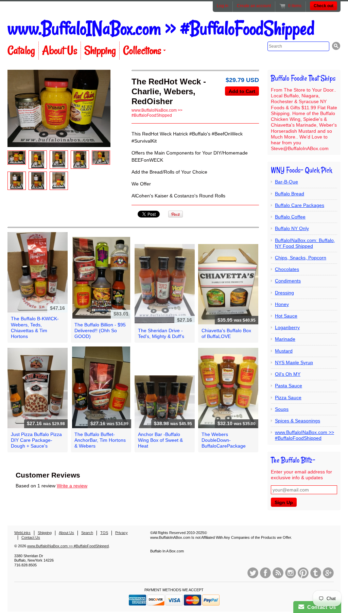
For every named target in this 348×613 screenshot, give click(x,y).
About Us (59, 50)
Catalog (21, 50)
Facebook (265, 572)
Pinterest (303, 572)
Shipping (100, 50)
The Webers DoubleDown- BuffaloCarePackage (224, 440)
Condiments (288, 281)
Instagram (290, 572)
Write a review (72, 485)
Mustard (284, 351)
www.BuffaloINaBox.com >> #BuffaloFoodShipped (160, 28)
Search (87, 533)
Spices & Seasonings (297, 420)
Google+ (328, 572)
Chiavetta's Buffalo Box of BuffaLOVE (226, 333)
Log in (222, 5)
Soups (282, 409)
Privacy (121, 533)
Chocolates (287, 269)
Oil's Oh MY (287, 374)
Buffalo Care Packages (299, 205)
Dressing (284, 292)
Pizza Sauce (288, 397)
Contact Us (30, 537)
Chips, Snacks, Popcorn (300, 257)
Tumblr (315, 572)
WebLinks (22, 533)
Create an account (254, 5)
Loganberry (287, 327)
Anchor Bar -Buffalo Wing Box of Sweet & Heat (160, 440)
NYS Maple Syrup (294, 362)
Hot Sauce (286, 316)
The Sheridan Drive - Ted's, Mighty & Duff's (161, 333)
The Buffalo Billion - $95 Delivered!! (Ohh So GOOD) (100, 330)
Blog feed (278, 572)
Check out (323, 5)
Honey (282, 304)
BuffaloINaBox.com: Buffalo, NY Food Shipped (305, 243)
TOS (104, 533)
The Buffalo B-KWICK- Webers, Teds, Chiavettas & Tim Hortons (35, 327)
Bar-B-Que (286, 181)
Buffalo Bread (289, 193)
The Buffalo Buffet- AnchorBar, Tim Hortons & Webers (100, 440)
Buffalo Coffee (290, 217)
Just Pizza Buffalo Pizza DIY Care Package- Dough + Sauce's (36, 440)
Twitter (252, 572)
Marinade (285, 339)
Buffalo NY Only (292, 228)
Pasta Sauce (288, 385)
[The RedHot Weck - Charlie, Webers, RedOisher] (16, 157)
